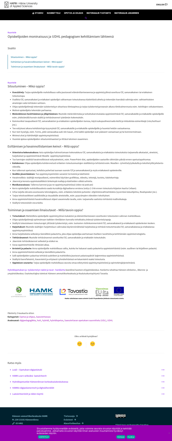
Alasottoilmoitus (72, 423)
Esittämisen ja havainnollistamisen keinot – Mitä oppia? (36, 61)
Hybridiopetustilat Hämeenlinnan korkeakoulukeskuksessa (40, 381)
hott (39, 320)
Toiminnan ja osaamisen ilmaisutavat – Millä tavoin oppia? (38, 66)
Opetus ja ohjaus (73, 13)
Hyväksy (131, 437)
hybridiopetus (56, 320)
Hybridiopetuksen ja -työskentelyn (24, 269)
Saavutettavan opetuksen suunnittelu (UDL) (85, 320)
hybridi (45, 320)
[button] (86, 18)
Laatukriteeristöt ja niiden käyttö (27, 393)
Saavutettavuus (43, 316)
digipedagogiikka (28, 320)
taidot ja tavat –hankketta (53, 269)
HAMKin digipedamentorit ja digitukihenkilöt (33, 387)
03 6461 (19, 423)
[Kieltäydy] (169, 433)
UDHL (110, 320)
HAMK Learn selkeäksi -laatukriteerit (29, 375)
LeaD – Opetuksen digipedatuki (27, 369)
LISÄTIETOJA (44, 437)
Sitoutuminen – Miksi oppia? (24, 57)
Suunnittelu (53, 13)
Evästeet (68, 419)
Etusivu (38, 13)
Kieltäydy (120, 437)
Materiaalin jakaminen (126, 13)
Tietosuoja (69, 416)
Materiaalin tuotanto (99, 13)
